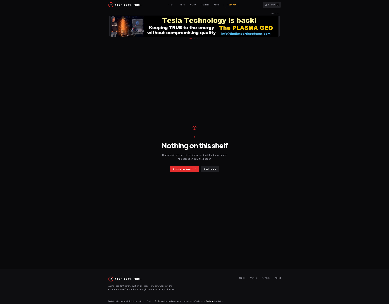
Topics (181, 4)
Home (171, 4)
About (217, 4)
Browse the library (183, 169)
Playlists (205, 4)
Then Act (231, 4)
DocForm (210, 301)
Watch (193, 4)
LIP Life (157, 301)
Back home (210, 169)
